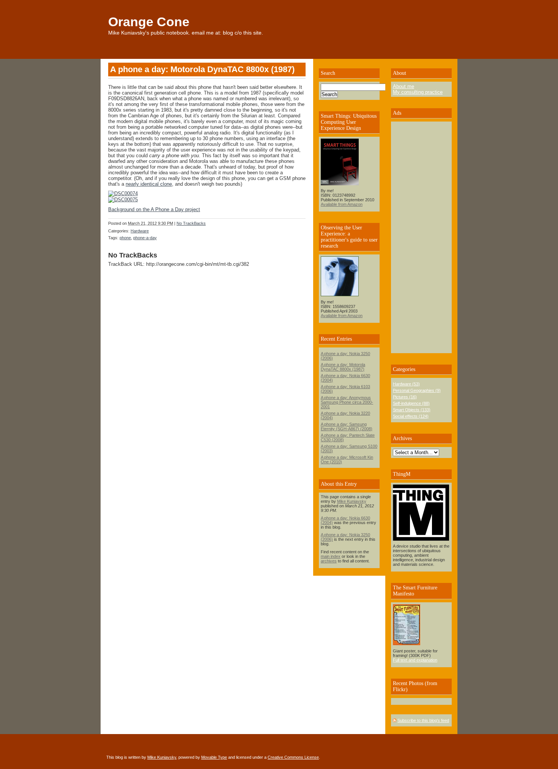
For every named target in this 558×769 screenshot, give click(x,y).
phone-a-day (145, 237)
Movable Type (214, 757)
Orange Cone (148, 21)
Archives (402, 438)
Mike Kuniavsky (351, 501)
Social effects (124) (411, 416)
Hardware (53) (406, 384)
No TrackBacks (191, 223)
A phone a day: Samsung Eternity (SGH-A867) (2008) (346, 426)
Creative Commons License (293, 757)
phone (125, 237)
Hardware (140, 231)
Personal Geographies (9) (417, 390)
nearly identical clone (149, 184)
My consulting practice (418, 92)
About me (403, 86)
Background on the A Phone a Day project (154, 209)
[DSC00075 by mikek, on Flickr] (123, 199)
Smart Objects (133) (411, 409)
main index (330, 556)
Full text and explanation (415, 660)
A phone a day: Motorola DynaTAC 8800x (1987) (343, 366)
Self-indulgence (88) (411, 403)
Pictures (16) (405, 397)
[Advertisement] (415, 237)
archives (329, 561)
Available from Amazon (342, 204)
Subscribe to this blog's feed (423, 720)
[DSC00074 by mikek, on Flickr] (123, 193)
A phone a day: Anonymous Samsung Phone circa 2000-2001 (347, 402)
